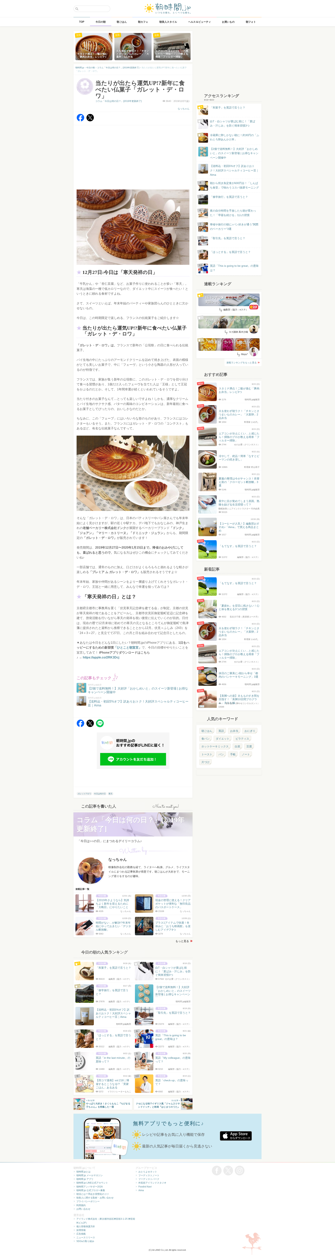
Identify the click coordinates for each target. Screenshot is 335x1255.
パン (221, 754)
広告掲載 (81, 1233)
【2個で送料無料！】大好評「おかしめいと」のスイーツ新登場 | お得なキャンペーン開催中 (234, 153)
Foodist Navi (145, 1186)
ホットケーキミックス (215, 746)
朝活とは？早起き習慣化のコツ (92, 1194)
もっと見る (182, 941)
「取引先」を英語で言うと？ (227, 238)
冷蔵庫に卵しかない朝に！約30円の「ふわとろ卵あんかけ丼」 (234, 137)
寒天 (110, 794)
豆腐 (249, 746)
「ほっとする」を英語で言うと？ (230, 252)
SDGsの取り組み (85, 1241)
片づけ (205, 762)
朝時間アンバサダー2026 (89, 1186)
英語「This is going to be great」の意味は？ (234, 268)
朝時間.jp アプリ (84, 1179)
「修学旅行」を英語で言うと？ (229, 196)
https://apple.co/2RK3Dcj (101, 657)
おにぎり (249, 730)
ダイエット (222, 738)
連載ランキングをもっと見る (241, 362)
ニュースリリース (85, 1237)
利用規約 (81, 1205)
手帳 (233, 754)
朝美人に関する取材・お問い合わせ (95, 1197)
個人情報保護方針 (85, 1226)
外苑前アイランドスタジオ (152, 1182)
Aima (141, 1190)
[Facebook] (80, 120)
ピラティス (242, 738)
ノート (246, 754)
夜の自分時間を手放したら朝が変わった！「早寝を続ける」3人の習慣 (233, 212)
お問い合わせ (83, 1209)
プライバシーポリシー (88, 1201)
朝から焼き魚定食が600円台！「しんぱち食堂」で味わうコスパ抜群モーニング (234, 185)
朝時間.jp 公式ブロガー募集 (90, 1190)
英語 (221, 730)
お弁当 (234, 730)
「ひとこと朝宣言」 (128, 647)
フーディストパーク (148, 1179)
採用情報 (81, 1230)
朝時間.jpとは (83, 1171)
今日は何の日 (100, 794)
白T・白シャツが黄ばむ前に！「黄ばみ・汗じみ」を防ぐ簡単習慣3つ (232, 123)
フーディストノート (148, 1175)
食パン (205, 738)
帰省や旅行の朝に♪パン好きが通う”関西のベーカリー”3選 (234, 226)
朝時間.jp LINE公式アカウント (92, 1182)
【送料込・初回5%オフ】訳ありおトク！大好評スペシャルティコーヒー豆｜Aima (234, 170)
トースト (206, 754)
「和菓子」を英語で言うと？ (227, 107)
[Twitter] (90, 120)
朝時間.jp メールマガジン (89, 1175)
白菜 (237, 746)
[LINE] (100, 726)
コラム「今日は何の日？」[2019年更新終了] (118, 101)
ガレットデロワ (84, 794)
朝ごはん (206, 730)
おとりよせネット (147, 1171)
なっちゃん (183, 108)
